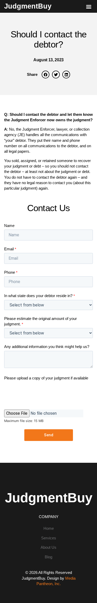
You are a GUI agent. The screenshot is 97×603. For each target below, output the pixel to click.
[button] (88, 6)
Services (48, 538)
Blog (48, 557)
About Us (48, 547)
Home (48, 528)
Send (48, 435)
